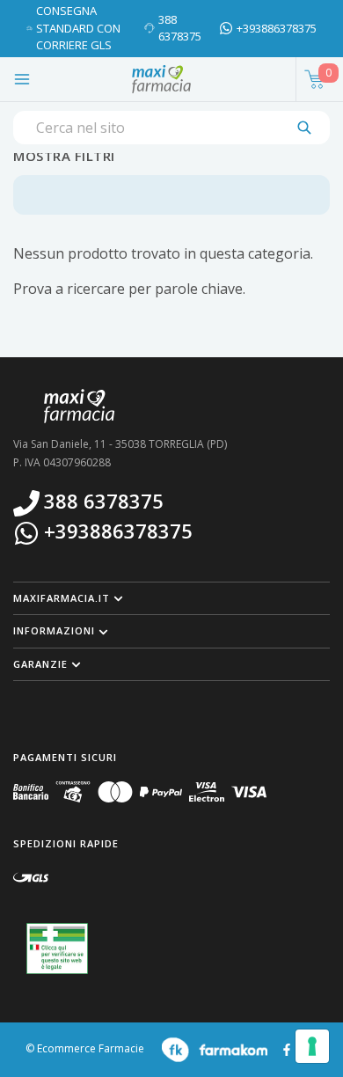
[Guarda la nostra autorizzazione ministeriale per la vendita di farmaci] (57, 949)
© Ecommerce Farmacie (85, 1049)
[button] (171, 598)
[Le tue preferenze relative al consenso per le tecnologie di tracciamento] (312, 1046)
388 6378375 (179, 28)
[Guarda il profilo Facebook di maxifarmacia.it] (287, 1048)
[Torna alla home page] (161, 79)
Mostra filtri (64, 156)
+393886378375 (277, 28)
